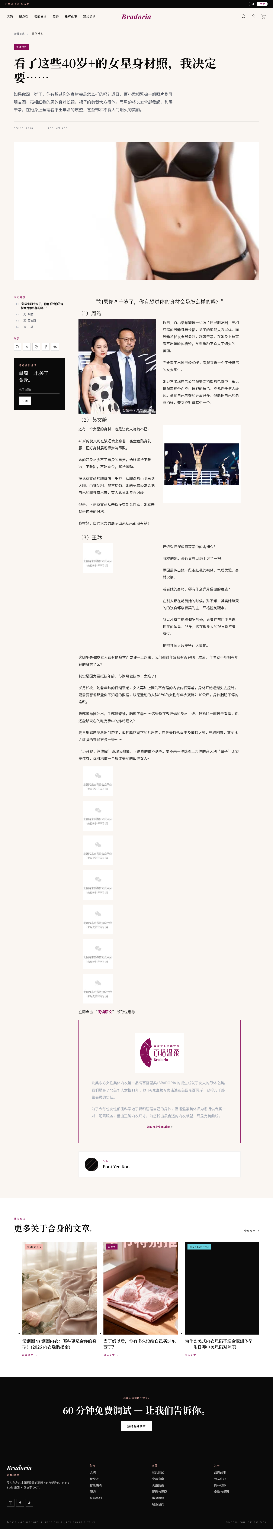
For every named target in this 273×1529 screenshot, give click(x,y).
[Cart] (263, 16)
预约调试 (89, 16)
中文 (262, 4)
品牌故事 (71, 16)
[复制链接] (17, 347)
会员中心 (220, 1479)
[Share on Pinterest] (36, 347)
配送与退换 (159, 1491)
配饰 (56, 16)
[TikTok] (29, 1503)
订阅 (25, 401)
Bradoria (136, 16)
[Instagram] (11, 1503)
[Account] (253, 16)
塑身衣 (23, 16)
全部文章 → (251, 1230)
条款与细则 (221, 1491)
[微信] (55, 347)
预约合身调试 (136, 1426)
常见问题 (158, 1498)
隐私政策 (220, 1485)
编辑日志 (19, 33)
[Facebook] (20, 1503)
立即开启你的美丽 (158, 1127)
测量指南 (158, 1485)
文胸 (10, 16)
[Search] (244, 16)
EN (253, 4)
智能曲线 (40, 16)
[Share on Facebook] (45, 347)
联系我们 (158, 1504)
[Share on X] (27, 347)
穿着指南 (158, 1479)
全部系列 (96, 1498)
